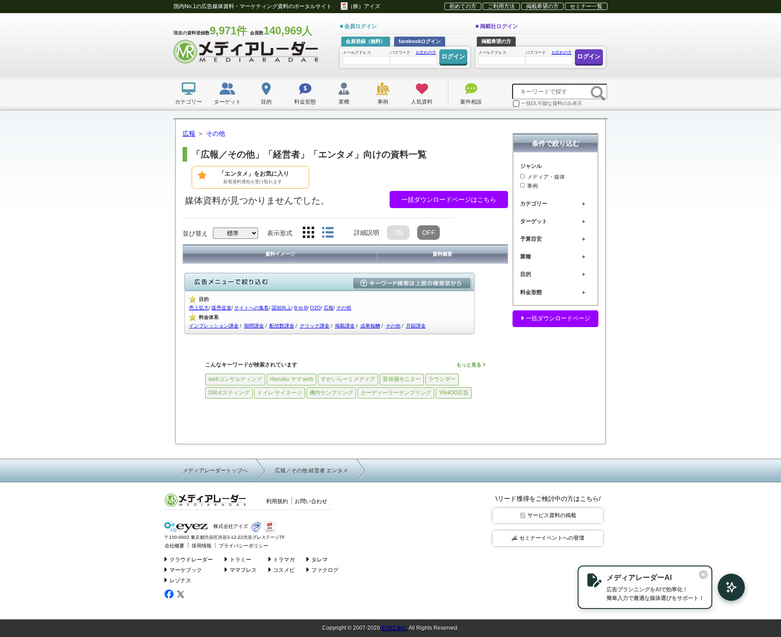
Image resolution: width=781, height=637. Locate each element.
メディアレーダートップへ (215, 470)
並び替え (195, 233)
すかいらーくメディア (348, 379)
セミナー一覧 (586, 6)
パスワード (413, 52)
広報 (329, 307)
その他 (343, 307)
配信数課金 (281, 325)
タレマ (319, 559)
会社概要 (174, 545)
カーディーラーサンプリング (396, 393)
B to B (300, 307)
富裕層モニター (402, 379)
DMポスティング (228, 393)
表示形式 (279, 233)
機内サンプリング (331, 393)
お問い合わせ (311, 501)
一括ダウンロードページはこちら (448, 199)
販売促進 (221, 307)
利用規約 (277, 501)
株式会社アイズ (230, 526)
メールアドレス (357, 52)
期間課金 (254, 325)
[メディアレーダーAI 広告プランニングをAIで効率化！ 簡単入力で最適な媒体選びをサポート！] (727, 587)
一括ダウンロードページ (557, 318)
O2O (315, 307)
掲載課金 (345, 325)
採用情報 (202, 545)
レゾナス (180, 580)
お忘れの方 (426, 52)
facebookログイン (420, 41)
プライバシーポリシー (243, 545)
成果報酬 (370, 325)
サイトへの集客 (251, 307)
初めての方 (462, 6)
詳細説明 (366, 232)
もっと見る (469, 364)
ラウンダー (442, 379)
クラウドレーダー (191, 559)
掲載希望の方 (542, 6)
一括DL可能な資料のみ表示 (551, 103)
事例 (532, 186)
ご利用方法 (501, 6)
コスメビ (284, 570)
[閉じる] (703, 574)
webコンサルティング (235, 379)
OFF (428, 232)
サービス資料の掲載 (551, 515)
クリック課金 (314, 325)
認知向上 (282, 307)
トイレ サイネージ (279, 393)
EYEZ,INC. (394, 628)
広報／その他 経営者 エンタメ (311, 470)
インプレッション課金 (214, 325)
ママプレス (243, 570)
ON (398, 232)
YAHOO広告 (454, 393)
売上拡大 (199, 307)
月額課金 (416, 325)
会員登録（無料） (366, 41)
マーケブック (185, 570)
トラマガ (284, 559)
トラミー (240, 559)
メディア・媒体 (546, 177)
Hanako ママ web (291, 379)
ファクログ (325, 570)
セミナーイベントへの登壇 (551, 538)
